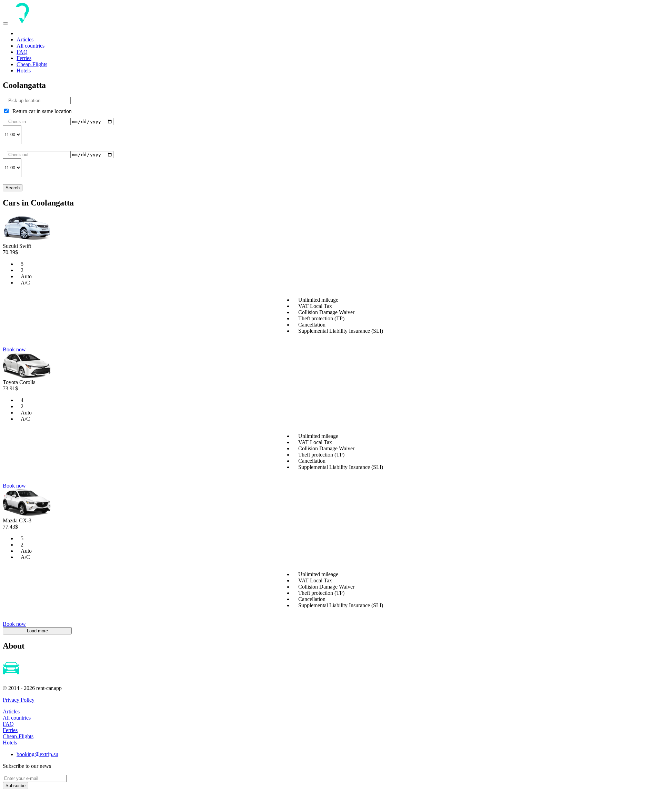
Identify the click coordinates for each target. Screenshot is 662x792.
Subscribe (16, 785)
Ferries (24, 58)
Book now (14, 349)
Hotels (24, 70)
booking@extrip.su (37, 754)
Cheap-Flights (32, 64)
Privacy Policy (18, 700)
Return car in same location (41, 111)
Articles (25, 39)
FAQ (22, 52)
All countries (30, 46)
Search (13, 187)
